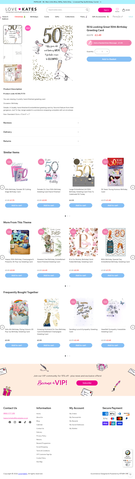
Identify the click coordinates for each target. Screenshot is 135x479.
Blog (38, 421)
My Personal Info (75, 417)
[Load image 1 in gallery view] (12, 34)
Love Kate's (22, 474)
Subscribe (87, 383)
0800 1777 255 (9, 413)
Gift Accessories (99, 17)
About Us (39, 417)
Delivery (39, 432)
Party (82, 17)
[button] (19, 16)
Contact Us (40, 428)
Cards (46, 17)
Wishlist (117, 11)
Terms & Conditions (43, 451)
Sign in (106, 10)
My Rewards (73, 421)
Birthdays (34, 17)
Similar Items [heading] (11, 152)
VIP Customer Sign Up (44, 454)
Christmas (19, 17)
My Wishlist (73, 428)
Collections (69, 17)
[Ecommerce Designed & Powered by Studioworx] (126, 474)
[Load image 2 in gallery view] (12, 54)
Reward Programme (43, 443)
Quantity (90, 51)
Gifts (57, 17)
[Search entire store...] (87, 9)
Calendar (39, 425)
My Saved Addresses (76, 425)
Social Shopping (42, 447)
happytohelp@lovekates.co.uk (15, 418)
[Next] (133, 187)
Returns (39, 440)
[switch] (128, 464)
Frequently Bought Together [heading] (20, 292)
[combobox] (68, 10)
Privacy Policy (41, 436)
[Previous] (2, 187)
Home (38, 414)
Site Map (39, 462)
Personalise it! (117, 16)
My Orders (73, 414)
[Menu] (131, 450)
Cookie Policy (41, 458)
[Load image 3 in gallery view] (12, 73)
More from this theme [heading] (17, 222)
